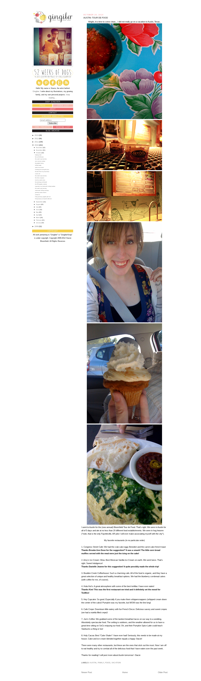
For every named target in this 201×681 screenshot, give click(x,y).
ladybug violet (38, 155)
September (39, 202)
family (101, 663)
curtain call (37, 173)
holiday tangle (38, 165)
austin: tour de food (39, 167)
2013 (37, 135)
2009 (37, 226)
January (38, 222)
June (38, 209)
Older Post (163, 672)
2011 (37, 142)
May (37, 212)
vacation (116, 663)
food (107, 663)
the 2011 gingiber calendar (41, 184)
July (37, 207)
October (38, 152)
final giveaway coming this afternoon (43, 198)
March (38, 217)
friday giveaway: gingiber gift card (42, 196)
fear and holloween (39, 157)
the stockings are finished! (41, 182)
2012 (37, 139)
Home (125, 672)
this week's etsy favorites (41, 159)
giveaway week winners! (40, 192)
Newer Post (86, 672)
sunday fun (37, 194)
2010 (37, 145)
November (39, 150)
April (37, 215)
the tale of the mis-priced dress (42, 171)
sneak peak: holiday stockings (42, 190)
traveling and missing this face (42, 169)
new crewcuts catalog (40, 161)
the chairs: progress (39, 177)
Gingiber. (36, 91)
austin (93, 663)
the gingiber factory (39, 163)
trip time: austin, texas (40, 180)
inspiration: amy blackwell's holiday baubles (45, 186)
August (38, 204)
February (39, 220)
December (39, 147)
